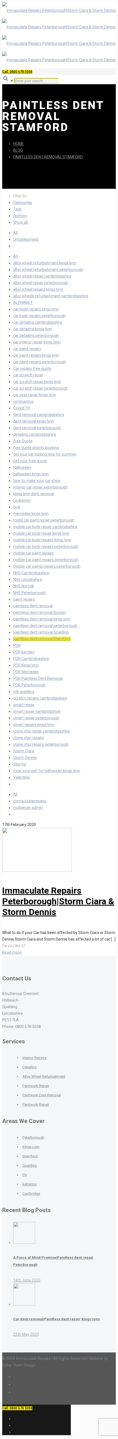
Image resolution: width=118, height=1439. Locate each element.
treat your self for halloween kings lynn (46, 771)
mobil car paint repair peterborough (43, 520)
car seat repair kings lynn (34, 395)
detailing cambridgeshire (34, 434)
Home (18, 144)
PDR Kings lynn (26, 665)
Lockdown (22, 500)
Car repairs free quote (32, 368)
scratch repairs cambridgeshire (40, 698)
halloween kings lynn (31, 474)
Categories (22, 202)
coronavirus (23, 401)
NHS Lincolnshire (27, 579)
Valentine (21, 777)
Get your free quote (30, 461)
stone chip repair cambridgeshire (41, 731)
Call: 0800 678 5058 (17, 72)
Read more (11, 952)
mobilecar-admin (28, 807)
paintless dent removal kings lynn (42, 619)
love (16, 507)
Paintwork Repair (36, 1086)
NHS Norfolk (23, 586)
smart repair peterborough (36, 718)
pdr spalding (23, 691)
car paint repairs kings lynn (36, 355)
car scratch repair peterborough (40, 388)
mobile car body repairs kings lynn (42, 540)
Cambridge (31, 1193)
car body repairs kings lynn (36, 309)
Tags (17, 209)
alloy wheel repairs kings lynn (38, 289)
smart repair (24, 705)
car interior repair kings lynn (37, 342)
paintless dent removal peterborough (45, 625)
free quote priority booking (36, 447)
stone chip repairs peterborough (41, 744)
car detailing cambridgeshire (37, 322)
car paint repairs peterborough (39, 362)
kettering (29, 1184)
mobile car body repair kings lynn (41, 533)
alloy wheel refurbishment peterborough (48, 269)
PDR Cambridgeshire (31, 658)
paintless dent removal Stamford (48, 157)
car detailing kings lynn (32, 329)
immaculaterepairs (29, 801)
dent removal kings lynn (33, 421)
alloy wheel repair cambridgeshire (42, 276)
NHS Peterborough (29, 592)
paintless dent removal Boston (39, 612)
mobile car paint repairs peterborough (45, 560)
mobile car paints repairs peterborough (46, 566)
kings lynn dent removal (33, 494)
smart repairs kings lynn (33, 724)
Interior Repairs (34, 1058)
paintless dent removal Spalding (41, 632)
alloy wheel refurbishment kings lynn (44, 263)
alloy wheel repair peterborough (40, 283)
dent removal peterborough (37, 428)
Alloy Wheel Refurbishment (44, 1076)
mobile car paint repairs (33, 553)
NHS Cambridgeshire (31, 573)
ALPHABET (23, 302)
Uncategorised (25, 239)
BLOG (18, 150)
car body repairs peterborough (39, 316)
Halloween (22, 467)
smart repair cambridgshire (36, 711)
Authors (20, 216)
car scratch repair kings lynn (37, 381)
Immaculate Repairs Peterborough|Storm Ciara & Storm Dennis (58, 901)
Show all (20, 222)
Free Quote (22, 441)
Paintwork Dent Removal (42, 1095)
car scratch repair (28, 375)
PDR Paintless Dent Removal (38, 678)
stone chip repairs (28, 738)
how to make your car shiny (36, 480)
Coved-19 (21, 408)
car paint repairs (27, 348)
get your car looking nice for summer (45, 454)
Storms (19, 764)
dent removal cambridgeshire (38, 414)
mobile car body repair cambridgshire (45, 527)
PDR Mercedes (26, 672)
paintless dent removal (33, 606)
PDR (17, 645)
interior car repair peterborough (40, 487)
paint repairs (24, 599)
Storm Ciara (23, 751)
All (15, 233)
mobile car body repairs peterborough (45, 546)
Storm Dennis (25, 757)
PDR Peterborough (29, 685)
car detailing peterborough (36, 335)
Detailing (29, 1067)
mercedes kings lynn (31, 513)
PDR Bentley (24, 652)
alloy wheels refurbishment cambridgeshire (50, 296)
